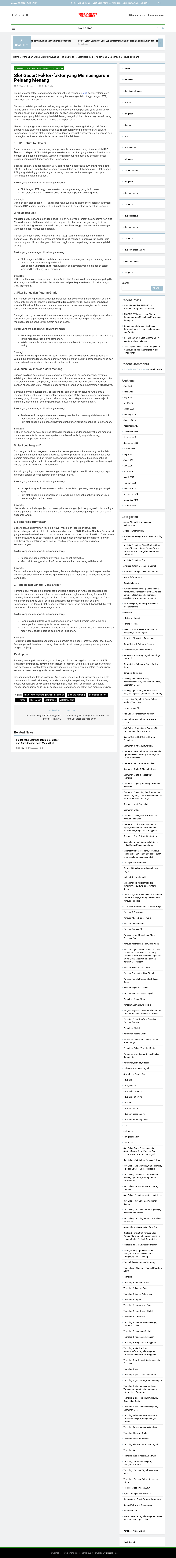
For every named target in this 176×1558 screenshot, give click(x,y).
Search (125, 282)
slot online (128, 1142)
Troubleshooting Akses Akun (136, 1488)
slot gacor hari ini (131, 170)
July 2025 (127, 454)
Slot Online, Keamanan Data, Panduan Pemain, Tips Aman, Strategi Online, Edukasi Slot (140, 1177)
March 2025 (128, 477)
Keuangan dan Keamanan (134, 862)
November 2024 (130, 500)
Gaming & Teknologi (132, 673)
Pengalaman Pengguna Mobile (137, 1005)
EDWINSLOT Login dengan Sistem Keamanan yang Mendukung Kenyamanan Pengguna (143, 317)
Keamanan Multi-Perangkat (135, 804)
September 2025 (130, 443)
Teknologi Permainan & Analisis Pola (140, 1427)
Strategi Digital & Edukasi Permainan (140, 1245)
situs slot (127, 102)
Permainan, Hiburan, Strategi (136, 1063)
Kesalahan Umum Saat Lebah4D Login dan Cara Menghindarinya (119, 3)
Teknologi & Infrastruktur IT (135, 1316)
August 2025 (129, 448)
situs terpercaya (130, 216)
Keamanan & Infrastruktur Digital (138, 746)
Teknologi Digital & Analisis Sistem (139, 1374)
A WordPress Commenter (135, 369)
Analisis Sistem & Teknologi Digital (139, 566)
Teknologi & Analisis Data (135, 1288)
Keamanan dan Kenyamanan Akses (139, 763)
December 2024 (130, 494)
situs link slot (129, 148)
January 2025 (129, 488)
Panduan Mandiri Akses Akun (136, 967)
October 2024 (129, 505)
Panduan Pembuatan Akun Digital (138, 973)
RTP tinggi (21, 700)
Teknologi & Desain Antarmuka (137, 1294)
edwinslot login (130, 624)
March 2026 (128, 409)
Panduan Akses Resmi (133, 923)
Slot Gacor (35, 700)
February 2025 (129, 483)
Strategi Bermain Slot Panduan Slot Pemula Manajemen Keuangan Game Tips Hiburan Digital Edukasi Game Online (142, 1236)
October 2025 (129, 437)
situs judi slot (129, 1085)
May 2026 (127, 397)
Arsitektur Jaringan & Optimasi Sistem (141, 571)
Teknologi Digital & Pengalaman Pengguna (142, 1380)
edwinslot (127, 612)
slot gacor (128, 114)
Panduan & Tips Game (133, 912)
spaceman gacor (131, 261)
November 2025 (130, 431)
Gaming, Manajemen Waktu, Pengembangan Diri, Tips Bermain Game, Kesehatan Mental (142, 681)
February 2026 (129, 414)
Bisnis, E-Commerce (132, 577)
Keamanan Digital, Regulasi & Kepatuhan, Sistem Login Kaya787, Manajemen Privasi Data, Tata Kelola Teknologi (142, 795)
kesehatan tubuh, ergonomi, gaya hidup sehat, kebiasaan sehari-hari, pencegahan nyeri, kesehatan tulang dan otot (142, 854)
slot (85, 93)
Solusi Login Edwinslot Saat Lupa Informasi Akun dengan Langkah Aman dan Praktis (85, 40)
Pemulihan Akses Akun (134, 999)
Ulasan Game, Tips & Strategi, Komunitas (142, 1499)
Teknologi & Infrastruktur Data (137, 1305)
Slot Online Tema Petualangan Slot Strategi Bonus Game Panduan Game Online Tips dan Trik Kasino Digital (140, 1151)
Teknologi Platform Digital (135, 1433)
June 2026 (128, 392)
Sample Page (85, 28)
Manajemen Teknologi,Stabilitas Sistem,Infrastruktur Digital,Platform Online (139, 886)
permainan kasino (98, 694)
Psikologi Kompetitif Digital (136, 1068)
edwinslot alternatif (132, 618)
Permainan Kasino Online (134, 1034)
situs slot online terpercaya (135, 1119)
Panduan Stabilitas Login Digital (138, 993)
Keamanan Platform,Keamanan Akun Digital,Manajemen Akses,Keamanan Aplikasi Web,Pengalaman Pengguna (140, 827)
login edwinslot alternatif (134, 877)
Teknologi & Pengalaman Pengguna (139, 1342)
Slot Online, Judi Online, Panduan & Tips (141, 1160)
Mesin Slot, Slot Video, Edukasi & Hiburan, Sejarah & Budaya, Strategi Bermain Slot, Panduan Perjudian (142, 897)
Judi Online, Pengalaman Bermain (138, 714)
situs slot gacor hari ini (134, 250)
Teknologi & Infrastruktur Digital (138, 1311)
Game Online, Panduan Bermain (137, 649)
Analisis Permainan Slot (134, 560)
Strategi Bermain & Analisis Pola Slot (140, 1227)
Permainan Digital (131, 1028)
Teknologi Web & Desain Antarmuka (139, 1456)
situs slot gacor (130, 193)
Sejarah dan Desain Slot (134, 1074)
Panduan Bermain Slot (133, 929)
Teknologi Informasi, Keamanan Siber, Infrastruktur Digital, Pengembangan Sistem (140, 1418)
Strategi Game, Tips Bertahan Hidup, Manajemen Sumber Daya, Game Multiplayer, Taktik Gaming (139, 1253)
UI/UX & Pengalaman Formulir (137, 1493)
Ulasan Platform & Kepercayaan (137, 1505)
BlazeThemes (112, 1553)
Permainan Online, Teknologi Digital (139, 1048)
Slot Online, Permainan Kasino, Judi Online (142, 1195)
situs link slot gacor (132, 91)
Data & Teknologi (131, 583)
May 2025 (127, 466)
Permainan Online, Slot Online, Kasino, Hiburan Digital (39, 68)
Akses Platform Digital (133, 531)
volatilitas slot (67, 700)
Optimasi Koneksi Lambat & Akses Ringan (142, 906)
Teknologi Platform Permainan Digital (140, 1444)
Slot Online (50, 700)
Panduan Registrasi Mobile (135, 987)
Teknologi (128, 1277)
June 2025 (128, 460)
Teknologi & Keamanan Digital (137, 1331)
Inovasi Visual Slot (132, 708)
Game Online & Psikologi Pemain (138, 644)
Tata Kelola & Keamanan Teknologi (139, 1262)
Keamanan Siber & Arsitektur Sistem (140, 836)
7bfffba (20, 86)
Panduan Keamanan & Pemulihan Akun (141, 944)
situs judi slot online (132, 1097)
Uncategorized (130, 1510)
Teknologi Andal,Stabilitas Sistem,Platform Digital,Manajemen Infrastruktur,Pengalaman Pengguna (139, 1351)
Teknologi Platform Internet (136, 1438)
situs (125, 136)
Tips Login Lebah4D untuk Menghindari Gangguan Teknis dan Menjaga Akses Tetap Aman (142, 349)
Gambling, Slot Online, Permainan (138, 638)
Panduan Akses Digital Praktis (137, 918)
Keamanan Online (131, 810)
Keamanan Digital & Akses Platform (139, 769)
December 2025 (130, 426)
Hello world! (156, 369)
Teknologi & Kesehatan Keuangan (138, 1337)
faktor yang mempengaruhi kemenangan (44, 694)
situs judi (127, 1080)
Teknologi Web (130, 1450)
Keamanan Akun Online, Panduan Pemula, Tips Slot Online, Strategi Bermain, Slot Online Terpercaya (142, 754)
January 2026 (129, 420)
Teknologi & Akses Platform (136, 1282)
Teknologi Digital (131, 1369)
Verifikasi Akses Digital (134, 1531)
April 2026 (128, 403)
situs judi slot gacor (132, 1091)
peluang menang (76, 694)
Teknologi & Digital (132, 1299)
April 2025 (128, 471)
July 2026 (127, 386)
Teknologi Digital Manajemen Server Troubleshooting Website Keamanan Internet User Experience (140, 1389)
